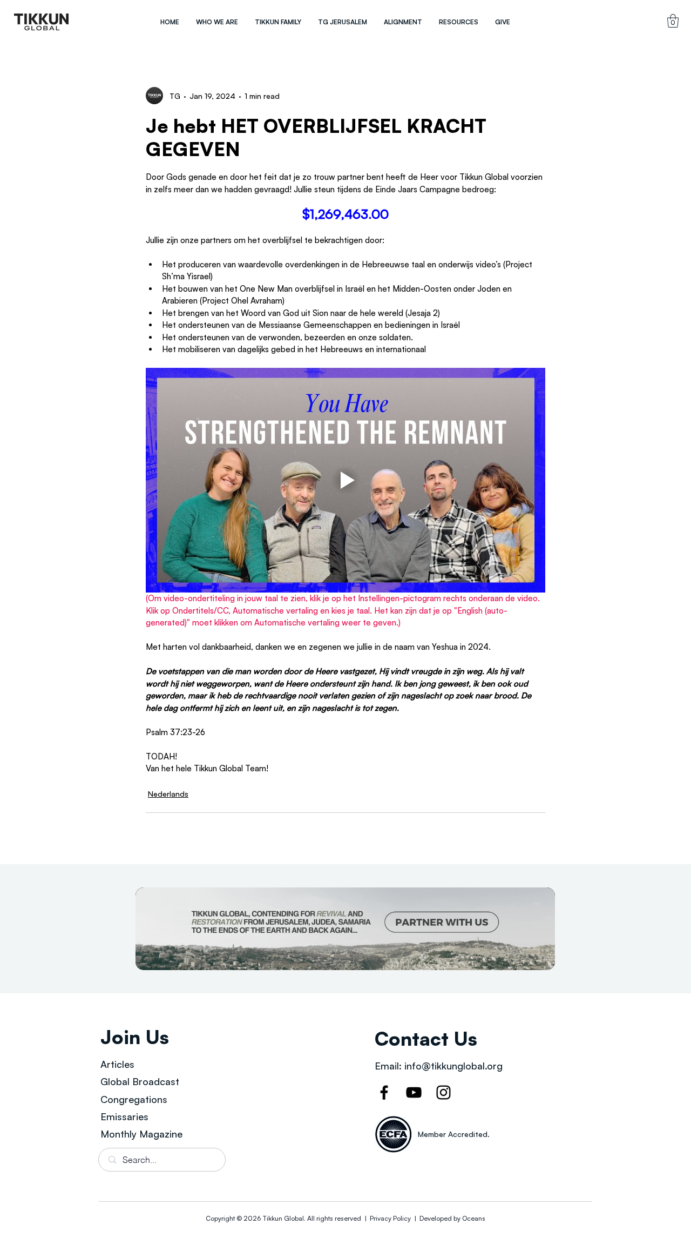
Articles (117, 1064)
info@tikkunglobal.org (453, 1066)
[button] (216, 22)
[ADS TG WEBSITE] (345, 928)
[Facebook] (384, 1092)
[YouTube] (413, 1092)
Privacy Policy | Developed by (415, 1218)
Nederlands (168, 793)
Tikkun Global (283, 1218)
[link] (673, 21)
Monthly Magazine (141, 1134)
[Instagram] (443, 1092)
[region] (41, 21)
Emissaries (124, 1116)
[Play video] (345, 480)
